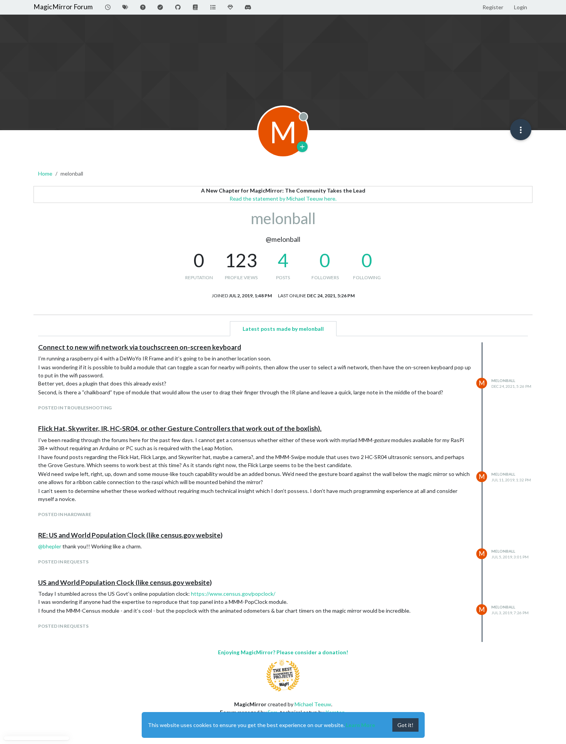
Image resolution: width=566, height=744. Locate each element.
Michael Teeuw (313, 704)
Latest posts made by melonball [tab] (283, 328)
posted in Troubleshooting (75, 408)
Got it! (405, 725)
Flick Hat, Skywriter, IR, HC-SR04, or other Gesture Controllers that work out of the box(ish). (180, 428)
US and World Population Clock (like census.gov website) (125, 582)
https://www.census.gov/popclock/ (233, 593)
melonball (503, 380)
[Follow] (302, 146)
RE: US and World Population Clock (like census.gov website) (130, 535)
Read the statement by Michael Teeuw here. (283, 198)
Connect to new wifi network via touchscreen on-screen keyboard (139, 347)
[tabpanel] (283, 492)
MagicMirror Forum (63, 7)
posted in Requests (63, 562)
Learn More (360, 725)
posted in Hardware (64, 514)
